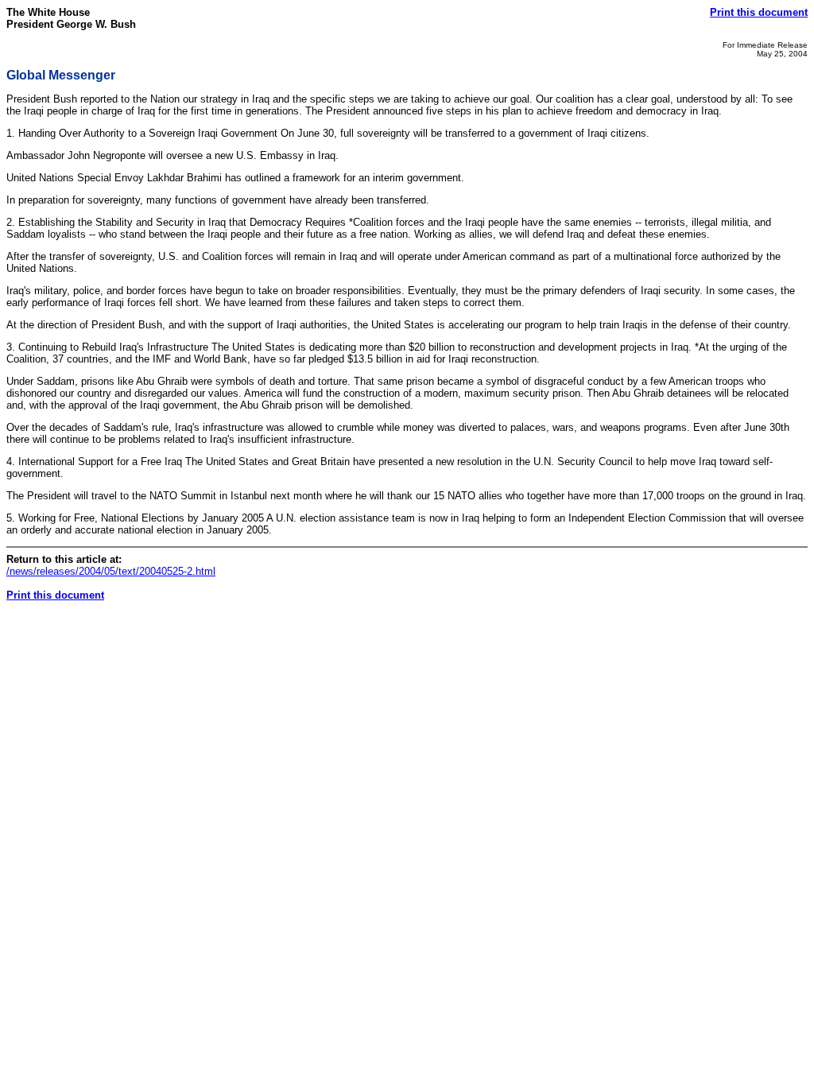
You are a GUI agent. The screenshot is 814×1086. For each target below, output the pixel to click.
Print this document (759, 12)
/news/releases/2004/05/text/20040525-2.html (110, 571)
